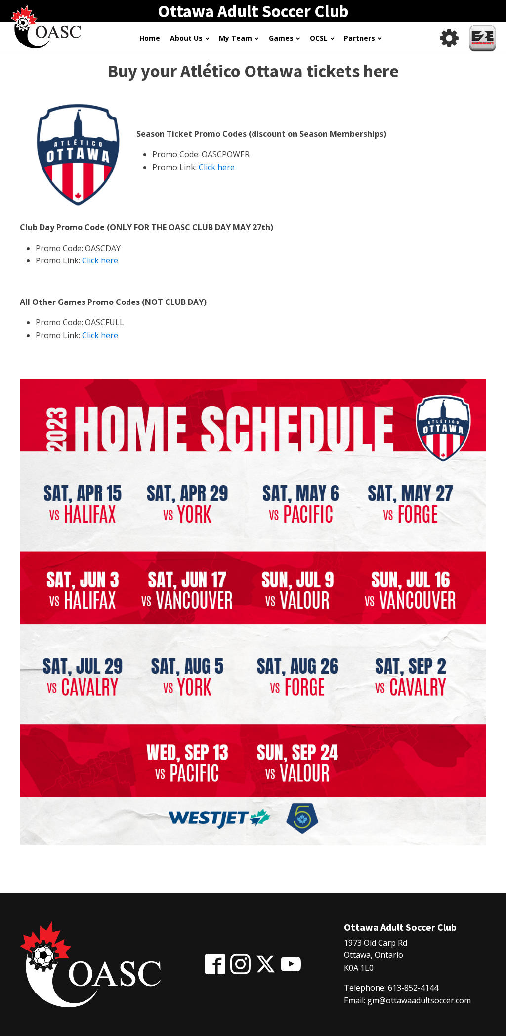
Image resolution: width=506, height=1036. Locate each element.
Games (281, 38)
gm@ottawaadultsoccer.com (419, 1000)
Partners (359, 38)
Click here (217, 167)
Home (149, 38)
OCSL (319, 38)
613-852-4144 (413, 987)
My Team (235, 38)
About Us (186, 38)
